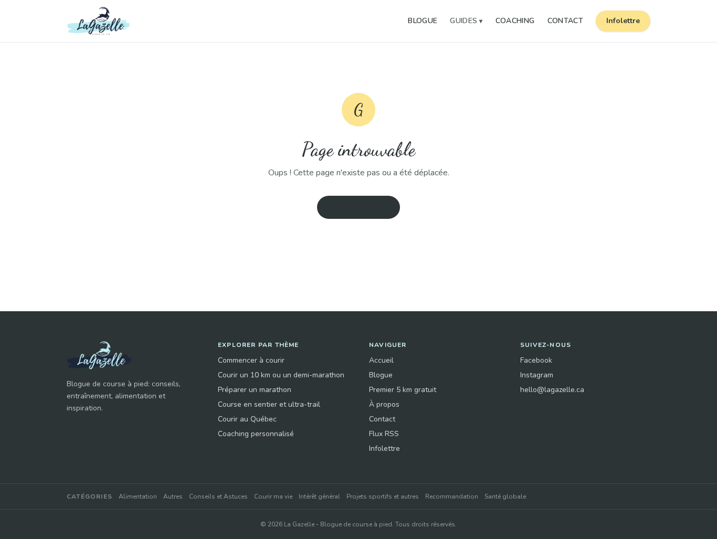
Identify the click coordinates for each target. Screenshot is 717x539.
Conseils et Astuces (218, 496)
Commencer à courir (251, 360)
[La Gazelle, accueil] (98, 21)
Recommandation (451, 496)
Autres (173, 496)
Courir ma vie (273, 496)
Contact (565, 21)
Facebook (536, 360)
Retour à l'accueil (358, 207)
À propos (384, 404)
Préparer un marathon (254, 390)
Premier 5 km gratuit (402, 390)
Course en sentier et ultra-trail (269, 404)
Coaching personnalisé (256, 434)
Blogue (422, 21)
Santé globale (505, 496)
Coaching (515, 21)
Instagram (536, 375)
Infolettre (623, 21)
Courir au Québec (247, 419)
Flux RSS (384, 434)
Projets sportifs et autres (382, 496)
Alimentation (138, 496)
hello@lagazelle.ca (552, 390)
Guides (466, 21)
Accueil (381, 360)
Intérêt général (319, 496)
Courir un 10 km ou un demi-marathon (281, 375)
